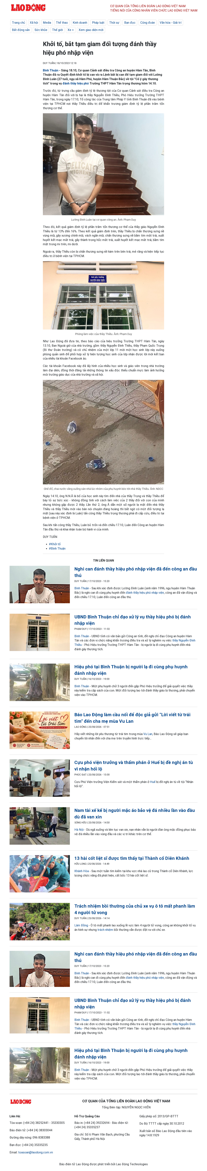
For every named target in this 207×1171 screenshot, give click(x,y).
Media (47, 22)
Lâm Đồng (81, 925)
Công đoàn (147, 22)
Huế (152, 782)
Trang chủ (18, 22)
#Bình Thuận (57, 548)
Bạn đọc (129, 22)
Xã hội (34, 22)
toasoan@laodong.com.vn (35, 1152)
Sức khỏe (41, 30)
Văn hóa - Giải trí (170, 22)
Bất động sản (21, 30)
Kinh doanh (80, 22)
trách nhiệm (105, 930)
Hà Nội (79, 829)
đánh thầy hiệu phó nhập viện (145, 592)
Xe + (71, 30)
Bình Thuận (50, 70)
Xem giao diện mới (91, 30)
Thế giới (57, 30)
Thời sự (114, 22)
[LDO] (40, 585)
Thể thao (62, 22)
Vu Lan (147, 734)
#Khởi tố (55, 544)
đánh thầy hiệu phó (76, 83)
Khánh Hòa (82, 871)
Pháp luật (98, 22)
